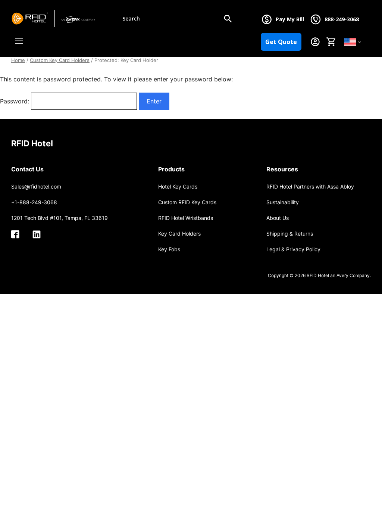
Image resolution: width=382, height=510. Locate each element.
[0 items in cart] (331, 42)
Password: (15, 101)
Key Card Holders (179, 233)
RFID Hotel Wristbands (185, 218)
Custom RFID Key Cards (187, 202)
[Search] (227, 18)
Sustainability (282, 202)
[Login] (315, 42)
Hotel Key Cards (177, 186)
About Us (277, 218)
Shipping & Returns (289, 233)
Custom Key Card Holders (60, 60)
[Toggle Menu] (21, 40)
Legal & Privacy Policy (293, 249)
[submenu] (359, 42)
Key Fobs (169, 249)
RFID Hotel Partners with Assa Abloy (310, 186)
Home (18, 60)
